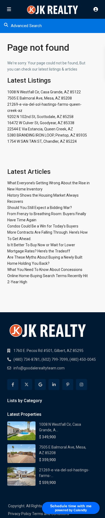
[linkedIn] (54, 384)
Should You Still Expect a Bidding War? (39, 207)
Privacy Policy (19, 514)
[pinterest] (67, 384)
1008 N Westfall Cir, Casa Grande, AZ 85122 (44, 92)
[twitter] (26, 384)
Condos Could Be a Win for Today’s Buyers (42, 226)
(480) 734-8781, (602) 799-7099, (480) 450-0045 (54, 359)
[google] (40, 384)
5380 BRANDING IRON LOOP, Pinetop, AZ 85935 (47, 135)
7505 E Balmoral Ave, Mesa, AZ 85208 (39, 98)
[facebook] (12, 384)
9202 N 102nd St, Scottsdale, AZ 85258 (40, 117)
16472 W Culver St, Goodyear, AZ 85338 (40, 123)
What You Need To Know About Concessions (44, 269)
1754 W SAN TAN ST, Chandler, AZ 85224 (42, 141)
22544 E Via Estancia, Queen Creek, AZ (40, 129)
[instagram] (81, 384)
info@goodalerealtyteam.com (39, 368)
